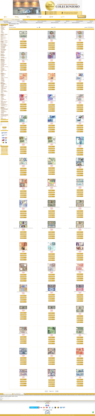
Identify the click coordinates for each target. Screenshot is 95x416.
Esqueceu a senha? (4, 129)
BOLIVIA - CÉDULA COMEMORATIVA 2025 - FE (51, 186)
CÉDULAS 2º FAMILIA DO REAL (42, 21)
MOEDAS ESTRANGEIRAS (55, 22)
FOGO (2, 30)
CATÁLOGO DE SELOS (4, 115)
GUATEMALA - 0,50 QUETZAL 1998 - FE (23, 333)
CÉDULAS (2, 110)
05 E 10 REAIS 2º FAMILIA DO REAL (3, 44)
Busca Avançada (27, 19)
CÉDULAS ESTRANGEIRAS (24, 22)
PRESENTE (91, 21)
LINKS (2, 118)
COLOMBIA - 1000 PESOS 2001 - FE (23, 250)
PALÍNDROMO (3, 46)
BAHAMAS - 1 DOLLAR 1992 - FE (23, 164)
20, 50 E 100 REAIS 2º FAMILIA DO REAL (4, 45)
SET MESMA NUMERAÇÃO (3, 48)
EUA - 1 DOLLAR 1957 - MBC (23, 309)
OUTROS (2, 113)
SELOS (65, 22)
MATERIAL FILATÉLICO (4, 114)
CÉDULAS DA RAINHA (4, 77)
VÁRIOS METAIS (3, 99)
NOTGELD (2, 79)
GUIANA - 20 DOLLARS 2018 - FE (51, 354)
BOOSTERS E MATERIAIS (3, 27)
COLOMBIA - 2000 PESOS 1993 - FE (23, 271)
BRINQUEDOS (3, 50)
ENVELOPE (3, 105)
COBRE (2, 87)
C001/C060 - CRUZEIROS (3, 61)
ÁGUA (2, 26)
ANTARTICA (3, 76)
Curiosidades (4, 149)
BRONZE (2, 85)
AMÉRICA (2, 75)
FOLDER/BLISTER (4, 111)
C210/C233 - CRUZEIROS (3, 68)
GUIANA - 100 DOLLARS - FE (23, 354)
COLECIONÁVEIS (57, 21)
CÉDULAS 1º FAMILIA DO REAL (21, 21)
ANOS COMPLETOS (4, 101)
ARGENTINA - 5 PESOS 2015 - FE (23, 122)
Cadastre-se (4, 128)
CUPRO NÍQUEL (3, 88)
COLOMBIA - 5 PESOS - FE (51, 271)
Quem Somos (4, 150)
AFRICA (2, 74)
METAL (2, 31)
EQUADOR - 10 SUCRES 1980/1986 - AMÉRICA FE (51, 291)
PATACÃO (2, 90)
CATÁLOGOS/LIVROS (4, 109)
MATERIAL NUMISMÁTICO (76, 22)
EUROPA (2, 78)
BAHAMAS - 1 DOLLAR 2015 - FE (51, 164)
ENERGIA (2, 28)
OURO (2, 89)
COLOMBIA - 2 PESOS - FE (51, 250)
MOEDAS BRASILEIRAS (39, 22)
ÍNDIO (2, 71)
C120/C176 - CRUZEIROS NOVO (3, 64)
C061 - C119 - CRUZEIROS (3, 62)
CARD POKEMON (5, 21)
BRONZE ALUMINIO (4, 86)
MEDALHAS (68, 21)
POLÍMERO (3, 80)
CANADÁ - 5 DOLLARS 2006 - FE (23, 207)
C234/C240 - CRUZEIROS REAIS (4, 70)
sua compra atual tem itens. (90, 19)
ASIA (2, 97)
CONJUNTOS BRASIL (4, 104)
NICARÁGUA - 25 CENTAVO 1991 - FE (79, 376)
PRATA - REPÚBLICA (4, 91)
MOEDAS (2, 112)
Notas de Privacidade (4, 153)
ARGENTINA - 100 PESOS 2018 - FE (80, 58)
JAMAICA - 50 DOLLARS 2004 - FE (52, 376)
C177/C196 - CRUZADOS (3, 65)
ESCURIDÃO (3, 29)
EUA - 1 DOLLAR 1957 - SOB (51, 309)
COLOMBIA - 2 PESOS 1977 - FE (80, 250)
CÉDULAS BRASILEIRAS (7, 22)
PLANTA (2, 32)
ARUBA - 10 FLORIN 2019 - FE (79, 144)
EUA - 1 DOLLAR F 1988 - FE (79, 312)
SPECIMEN (3, 81)
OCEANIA (2, 98)
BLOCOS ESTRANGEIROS (3, 103)
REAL (2, 92)
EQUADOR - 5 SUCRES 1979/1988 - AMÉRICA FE (80, 291)
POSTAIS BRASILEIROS (79, 21)
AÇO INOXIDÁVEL (4, 84)
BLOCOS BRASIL (3, 102)
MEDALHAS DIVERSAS (3, 53)
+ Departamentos (89, 22)
